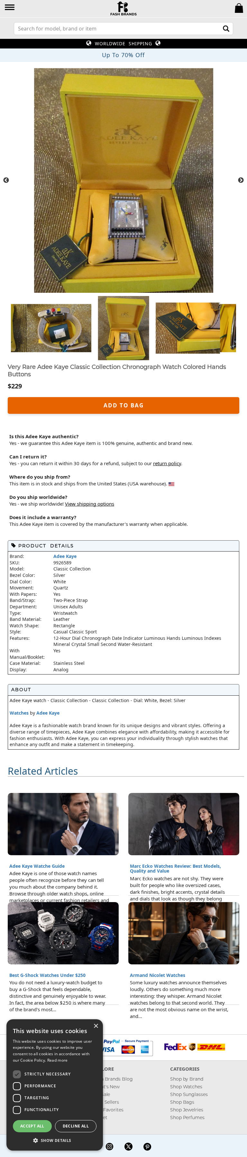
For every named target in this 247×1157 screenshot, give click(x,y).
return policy (167, 463)
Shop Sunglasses (189, 1094)
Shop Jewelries (186, 1110)
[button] (10, 7)
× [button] (95, 1026)
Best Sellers (106, 1102)
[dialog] (54, 1085)
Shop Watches (186, 1087)
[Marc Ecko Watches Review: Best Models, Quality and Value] (183, 823)
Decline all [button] (76, 1126)
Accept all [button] (32, 1126)
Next (241, 180)
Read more (57, 1060)
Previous (6, 180)
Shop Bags (182, 1102)
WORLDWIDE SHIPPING (123, 43)
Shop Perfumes (187, 1117)
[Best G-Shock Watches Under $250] (63, 932)
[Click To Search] (226, 28)
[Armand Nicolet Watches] (183, 932)
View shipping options (89, 503)
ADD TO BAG (124, 405)
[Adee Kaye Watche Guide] (63, 823)
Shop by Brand (186, 1079)
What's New (106, 1087)
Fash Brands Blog (113, 1079)
